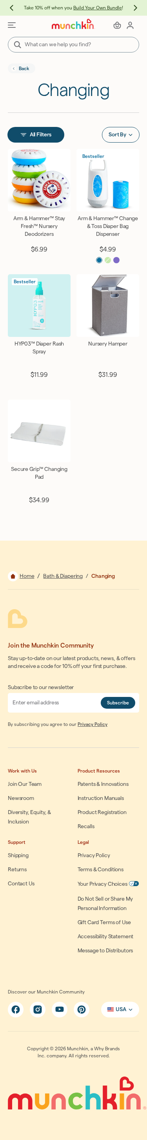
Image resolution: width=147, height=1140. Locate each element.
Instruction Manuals (101, 798)
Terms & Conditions (100, 869)
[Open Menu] (12, 25)
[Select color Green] (108, 260)
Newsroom (21, 798)
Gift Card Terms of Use (104, 922)
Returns (17, 869)
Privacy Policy (92, 724)
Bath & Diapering (63, 576)
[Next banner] (131, 8)
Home (27, 576)
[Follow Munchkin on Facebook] (16, 1009)
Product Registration (102, 812)
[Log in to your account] (130, 25)
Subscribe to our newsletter (41, 687)
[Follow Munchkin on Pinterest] (81, 1009)
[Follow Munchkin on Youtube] (59, 1009)
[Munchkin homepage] (74, 24)
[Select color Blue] (99, 260)
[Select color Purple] (116, 260)
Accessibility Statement (106, 936)
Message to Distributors (105, 951)
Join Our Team (25, 784)
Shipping (18, 855)
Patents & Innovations (103, 784)
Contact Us (21, 884)
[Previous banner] (16, 8)
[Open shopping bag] (117, 25)
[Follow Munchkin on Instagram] (37, 1009)
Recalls (86, 826)
